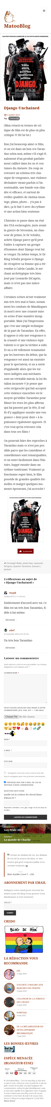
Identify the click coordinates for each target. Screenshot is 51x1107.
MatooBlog (17, 26)
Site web (8, 761)
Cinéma (12, 118)
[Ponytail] (9, 1016)
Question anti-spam (14, 791)
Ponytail (22, 1012)
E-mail (8, 750)
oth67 (12, 630)
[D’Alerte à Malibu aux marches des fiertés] (9, 988)
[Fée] (9, 974)
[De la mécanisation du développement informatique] (9, 1030)
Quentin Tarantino (22, 566)
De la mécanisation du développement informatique (30, 1030)
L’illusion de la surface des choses (31, 1000)
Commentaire (11, 673)
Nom (7, 739)
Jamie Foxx (28, 563)
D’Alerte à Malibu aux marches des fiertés (30, 986)
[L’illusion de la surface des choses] (9, 1002)
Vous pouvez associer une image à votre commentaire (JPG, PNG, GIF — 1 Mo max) (24, 709)
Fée (18, 970)
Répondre (10, 620)
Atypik (12, 592)
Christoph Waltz (14, 563)
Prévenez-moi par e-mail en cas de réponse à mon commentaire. (22, 783)
